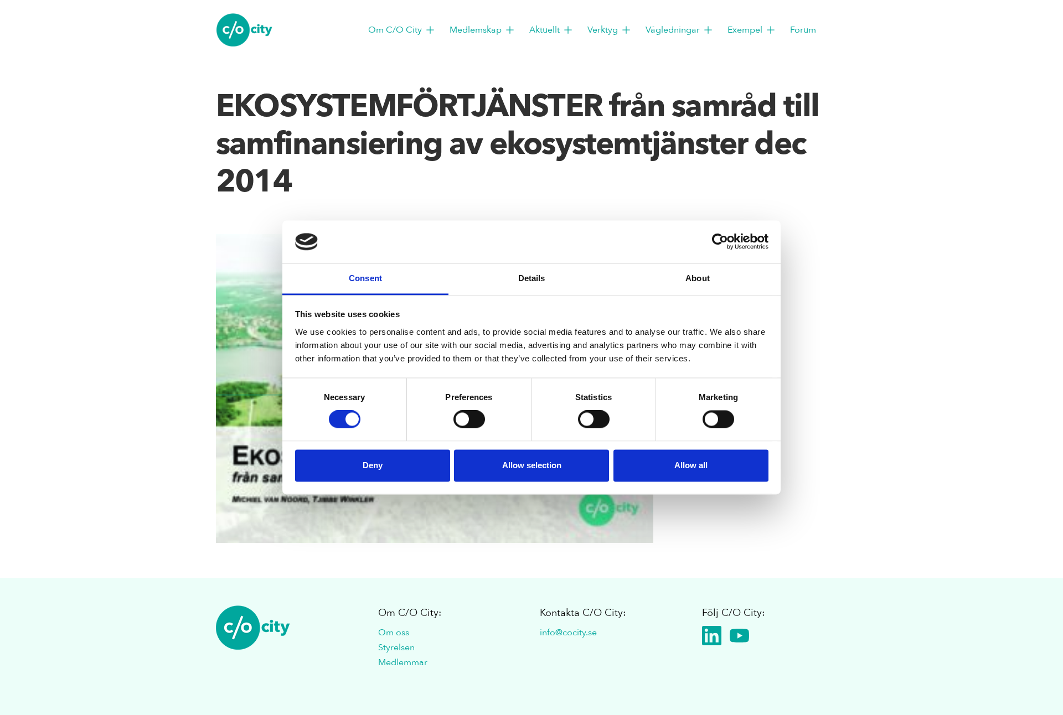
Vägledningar (673, 30)
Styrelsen (396, 647)
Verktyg (602, 30)
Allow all (691, 465)
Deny (373, 465)
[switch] (469, 419)
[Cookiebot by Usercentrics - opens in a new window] (720, 242)
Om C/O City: (409, 613)
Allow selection (531, 465)
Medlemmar (402, 662)
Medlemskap (476, 30)
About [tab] (697, 278)
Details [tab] (531, 278)
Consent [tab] (365, 278)
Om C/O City (395, 30)
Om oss (393, 632)
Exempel (744, 30)
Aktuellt (544, 30)
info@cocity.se (568, 632)
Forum (803, 30)
